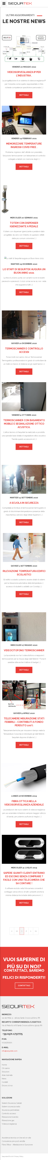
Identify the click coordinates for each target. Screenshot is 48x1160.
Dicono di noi (7, 1086)
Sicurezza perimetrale (10, 1110)
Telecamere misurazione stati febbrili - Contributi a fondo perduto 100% (24, 722)
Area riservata (7, 1075)
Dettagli (24, 95)
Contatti (5, 1082)
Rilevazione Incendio (10, 1117)
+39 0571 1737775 (13, 1033)
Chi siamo (6, 1068)
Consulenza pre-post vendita (13, 1141)
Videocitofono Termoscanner (24, 650)
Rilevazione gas (8, 1120)
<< (17, 931)
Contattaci (24, 985)
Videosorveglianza (9, 1124)
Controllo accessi (9, 1114)
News (4, 1079)
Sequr (18, 1006)
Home (4, 1065)
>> (36, 931)
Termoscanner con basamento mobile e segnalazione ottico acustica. (24, 424)
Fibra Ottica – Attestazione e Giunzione (17, 1145)
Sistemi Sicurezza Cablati (12, 1103)
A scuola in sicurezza (24, 502)
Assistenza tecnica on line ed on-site (16, 1138)
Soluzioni (5, 1072)
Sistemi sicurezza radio (11, 1107)
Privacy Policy (18, 1156)
